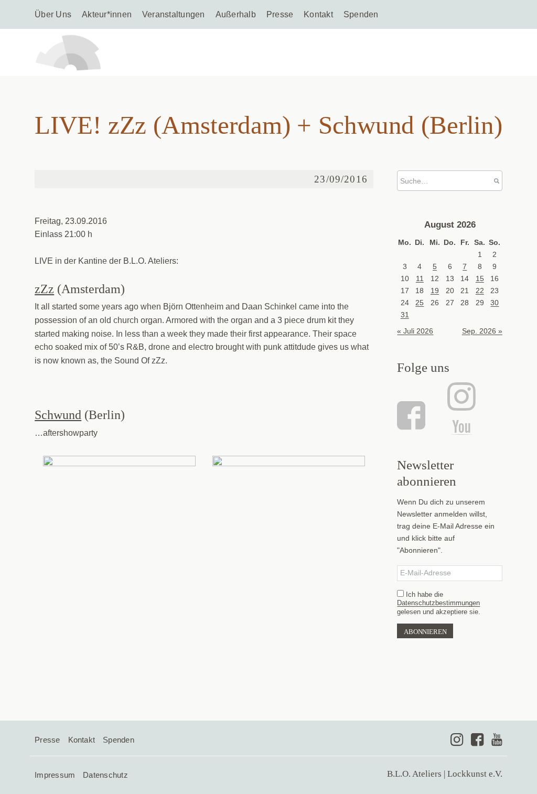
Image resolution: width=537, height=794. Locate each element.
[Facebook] (412, 415)
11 (420, 278)
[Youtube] (496, 739)
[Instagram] (460, 396)
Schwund (58, 415)
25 (419, 302)
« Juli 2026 (415, 331)
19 (435, 290)
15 (480, 278)
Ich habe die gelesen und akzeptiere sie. (438, 603)
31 (405, 314)
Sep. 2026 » (482, 331)
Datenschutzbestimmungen (438, 603)
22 (480, 290)
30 (494, 302)
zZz (44, 289)
